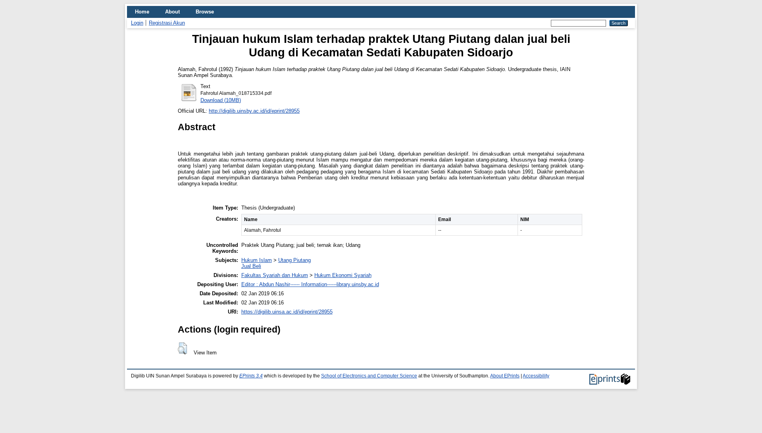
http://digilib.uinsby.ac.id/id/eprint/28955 (254, 111)
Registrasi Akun (167, 23)
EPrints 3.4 (251, 375)
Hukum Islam (256, 260)
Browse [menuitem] (205, 12)
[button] (182, 348)
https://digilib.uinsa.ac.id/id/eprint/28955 (287, 312)
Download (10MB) (220, 100)
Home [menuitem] (142, 12)
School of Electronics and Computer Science (369, 375)
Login (137, 23)
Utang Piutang (294, 260)
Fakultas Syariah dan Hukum (274, 275)
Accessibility (536, 375)
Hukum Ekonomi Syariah (342, 275)
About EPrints (505, 375)
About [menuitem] (172, 12)
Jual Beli (251, 266)
